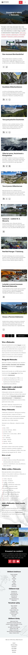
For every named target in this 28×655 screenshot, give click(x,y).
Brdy (14, 577)
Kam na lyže (14, 614)
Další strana (22, 336)
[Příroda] (9, 99)
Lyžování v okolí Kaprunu (12, 34)
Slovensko (14, 586)
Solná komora (11, 375)
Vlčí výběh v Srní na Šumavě (14, 627)
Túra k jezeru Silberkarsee (12, 186)
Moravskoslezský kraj (14, 598)
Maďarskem (19, 366)
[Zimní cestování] (9, 166)
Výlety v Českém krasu (14, 633)
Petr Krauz (13, 639)
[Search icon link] (20, 2)
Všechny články (14, 645)
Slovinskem (22, 364)
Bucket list (14, 650)
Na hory (14, 616)
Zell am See (18, 406)
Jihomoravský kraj (14, 594)
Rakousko (24, 73)
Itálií (18, 364)
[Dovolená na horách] (3, 99)
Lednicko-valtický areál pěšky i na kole (14, 624)
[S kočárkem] (6, 67)
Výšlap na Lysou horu (14, 630)
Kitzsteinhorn (18, 398)
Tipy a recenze (14, 605)
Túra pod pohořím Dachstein (13, 120)
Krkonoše (14, 578)
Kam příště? (14, 648)
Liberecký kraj (14, 596)
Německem (4, 368)
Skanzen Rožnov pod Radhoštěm (14, 631)
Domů (14, 643)
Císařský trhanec (19, 512)
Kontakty (14, 652)
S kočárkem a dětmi (14, 613)
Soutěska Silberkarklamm (12, 87)
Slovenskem (14, 364)
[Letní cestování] (3, 67)
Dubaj (14, 583)
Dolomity (14, 581)
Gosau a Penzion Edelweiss (12, 317)
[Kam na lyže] (6, 166)
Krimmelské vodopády (16, 396)
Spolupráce (14, 646)
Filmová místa (14, 608)
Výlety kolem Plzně (14, 621)
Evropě (19, 345)
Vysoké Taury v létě (14, 628)
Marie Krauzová (19, 639)
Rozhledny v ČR (14, 611)
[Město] (3, 231)
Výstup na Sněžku (14, 625)
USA (14, 580)
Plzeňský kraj (14, 591)
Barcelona (14, 584)
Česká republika (14, 574)
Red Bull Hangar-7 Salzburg (12, 251)
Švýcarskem (4, 366)
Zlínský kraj (14, 600)
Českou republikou (6, 364)
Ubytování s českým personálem (16, 36)
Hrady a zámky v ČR (14, 610)
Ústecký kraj (14, 597)
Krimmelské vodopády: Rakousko (14, 622)
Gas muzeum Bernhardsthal (13, 54)
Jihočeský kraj (14, 593)
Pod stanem (14, 607)
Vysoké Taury (14, 373)
